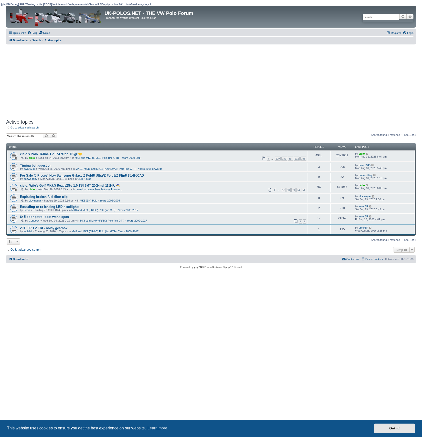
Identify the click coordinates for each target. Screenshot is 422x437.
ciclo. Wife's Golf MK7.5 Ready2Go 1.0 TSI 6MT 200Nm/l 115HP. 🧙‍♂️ (70, 185)
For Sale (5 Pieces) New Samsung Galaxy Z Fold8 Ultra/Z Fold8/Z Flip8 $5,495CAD (82, 175)
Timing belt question (36, 165)
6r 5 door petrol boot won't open (44, 217)
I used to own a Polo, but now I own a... (99, 189)
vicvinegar (35, 200)
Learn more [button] (157, 428)
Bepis (27, 210)
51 (304, 190)
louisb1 (28, 231)
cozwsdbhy (30, 178)
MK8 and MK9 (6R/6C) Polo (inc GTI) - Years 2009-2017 (108, 157)
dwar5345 (29, 168)
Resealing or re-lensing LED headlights (49, 207)
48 (288, 190)
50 (298, 190)
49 (293, 190)
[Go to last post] (367, 153)
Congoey (34, 220)
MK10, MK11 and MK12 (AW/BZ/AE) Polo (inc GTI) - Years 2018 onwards (118, 168)
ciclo (32, 157)
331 (290, 158)
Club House (84, 178)
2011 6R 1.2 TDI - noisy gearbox (43, 228)
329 (278, 158)
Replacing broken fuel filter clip (44, 197)
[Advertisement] (152, 81)
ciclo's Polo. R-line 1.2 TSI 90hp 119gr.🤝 (51, 154)
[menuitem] (32, 33)
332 (297, 158)
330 (284, 158)
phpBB (198, 267)
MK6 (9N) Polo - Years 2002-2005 (100, 200)
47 (283, 190)
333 (303, 158)
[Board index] (56, 16)
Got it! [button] (394, 428)
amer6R (363, 206)
